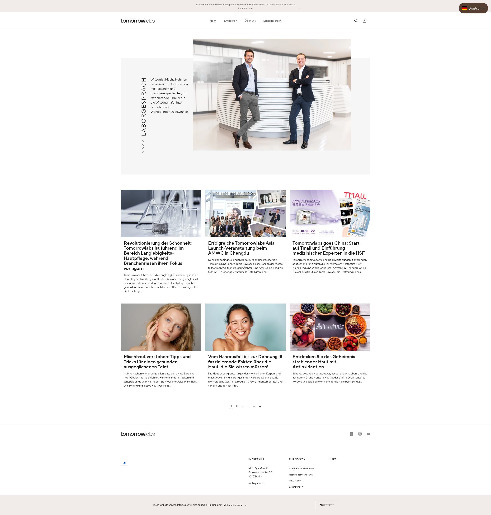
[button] (230, 20)
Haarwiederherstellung (301, 474)
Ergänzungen (296, 486)
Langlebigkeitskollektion (301, 468)
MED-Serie (295, 480)
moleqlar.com (256, 483)
